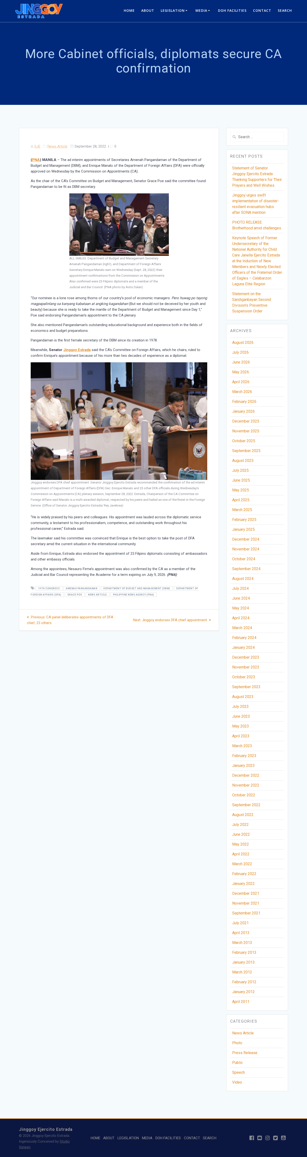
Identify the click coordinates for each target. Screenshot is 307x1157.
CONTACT (262, 10)
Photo (237, 1043)
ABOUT (147, 10)
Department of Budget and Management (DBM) (136, 588)
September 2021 (246, 913)
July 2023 (240, 706)
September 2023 (246, 687)
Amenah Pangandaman (81, 588)
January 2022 (243, 883)
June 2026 (241, 362)
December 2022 (245, 775)
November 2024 (245, 549)
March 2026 (242, 391)
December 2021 (245, 893)
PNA (36, 160)
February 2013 (244, 952)
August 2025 (243, 460)
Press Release (244, 1052)
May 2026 (240, 372)
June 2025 (241, 480)
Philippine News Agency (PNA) (133, 594)
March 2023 (242, 746)
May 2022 (240, 844)
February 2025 (244, 519)
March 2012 (242, 972)
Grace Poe (74, 594)
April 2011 (240, 1001)
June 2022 (241, 834)
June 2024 (241, 598)
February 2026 (244, 401)
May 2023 (240, 726)
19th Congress (49, 588)
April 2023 (240, 736)
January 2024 (243, 647)
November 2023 (245, 667)
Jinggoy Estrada (77, 350)
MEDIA (201, 10)
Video (237, 1082)
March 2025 (242, 509)
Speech (238, 1072)
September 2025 (246, 450)
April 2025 (240, 500)
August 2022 (243, 814)
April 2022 (240, 854)
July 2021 (240, 923)
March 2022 (242, 864)
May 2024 (240, 608)
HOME (129, 10)
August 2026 (243, 342)
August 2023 (243, 696)
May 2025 (240, 490)
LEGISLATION (173, 10)
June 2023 (241, 716)
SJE (37, 146)
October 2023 (243, 677)
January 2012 (243, 992)
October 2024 (243, 559)
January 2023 (243, 765)
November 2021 (245, 903)
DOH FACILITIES (232, 10)
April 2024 (240, 618)
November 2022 (245, 785)
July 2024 (240, 588)
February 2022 (244, 873)
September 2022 (246, 805)
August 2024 (243, 578)
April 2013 (240, 932)
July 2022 (240, 824)
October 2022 (243, 795)
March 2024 (242, 628)
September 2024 (246, 569)
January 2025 (243, 529)
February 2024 (244, 637)
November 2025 (245, 431)
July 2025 (240, 470)
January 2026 (243, 411)
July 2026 (240, 352)
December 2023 (245, 657)
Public (237, 1062)
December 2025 (245, 421)
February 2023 (244, 755)
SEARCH (285, 10)
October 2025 (243, 441)
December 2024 (245, 539)
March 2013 (242, 942)
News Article (57, 146)
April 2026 (240, 382)
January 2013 (243, 962)
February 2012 (244, 982)
